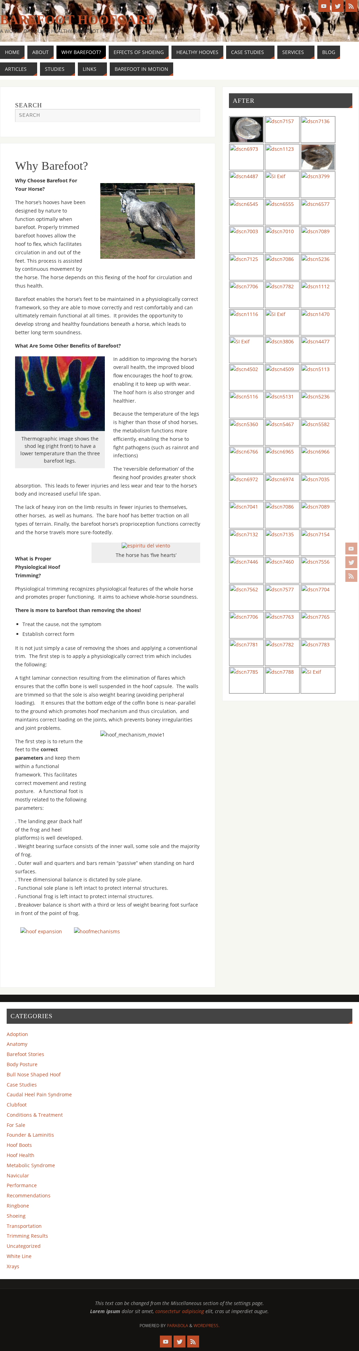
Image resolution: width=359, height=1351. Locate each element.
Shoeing (16, 1215)
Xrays (13, 1266)
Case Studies (22, 1084)
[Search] (191, 117)
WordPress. (206, 1326)
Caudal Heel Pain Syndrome (39, 1094)
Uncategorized (24, 1246)
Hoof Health (20, 1155)
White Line (19, 1256)
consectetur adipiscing (179, 1311)
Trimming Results (27, 1235)
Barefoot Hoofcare (77, 19)
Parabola (177, 1326)
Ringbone (18, 1205)
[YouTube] (351, 548)
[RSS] (351, 576)
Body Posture (22, 1064)
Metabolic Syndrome (31, 1165)
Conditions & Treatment (35, 1114)
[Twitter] (351, 562)
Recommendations (28, 1195)
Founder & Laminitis (30, 1134)
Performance (22, 1185)
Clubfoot (17, 1104)
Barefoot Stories (25, 1054)
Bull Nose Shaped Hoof (34, 1074)
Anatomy (17, 1044)
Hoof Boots (19, 1145)
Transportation (24, 1226)
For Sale (16, 1125)
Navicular (18, 1175)
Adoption (17, 1034)
